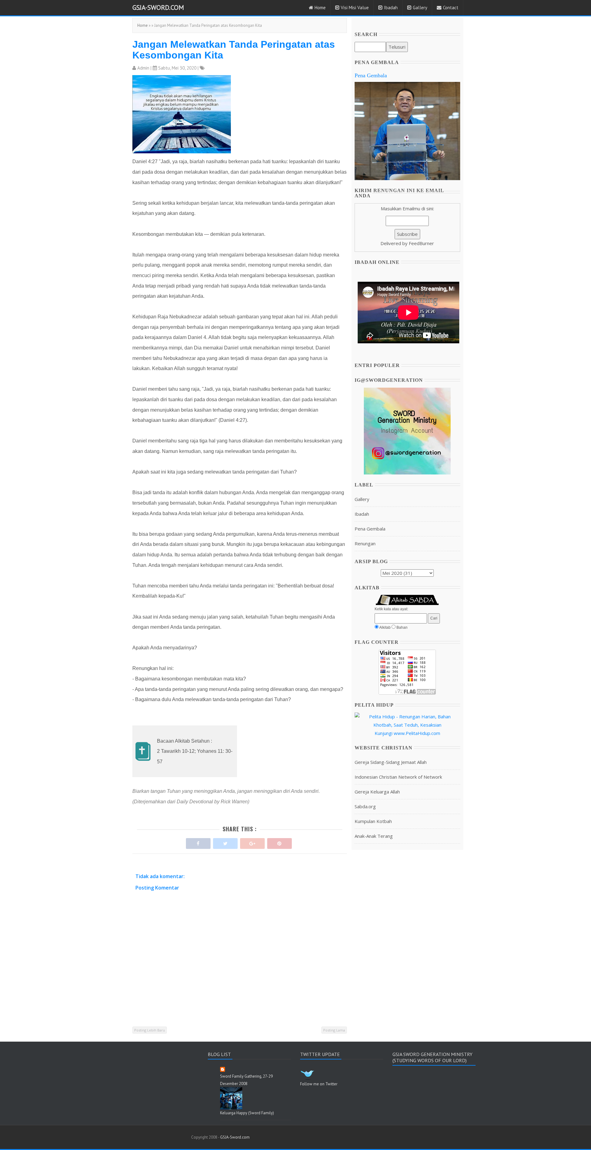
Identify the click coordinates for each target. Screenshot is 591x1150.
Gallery (420, 7)
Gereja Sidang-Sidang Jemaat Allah (391, 762)
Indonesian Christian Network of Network (398, 777)
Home (320, 7)
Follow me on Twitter (318, 1084)
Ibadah (391, 7)
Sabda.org (365, 806)
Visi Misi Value (355, 7)
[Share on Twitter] (225, 842)
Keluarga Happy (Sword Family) (247, 1113)
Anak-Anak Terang (374, 836)
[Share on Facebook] (198, 842)
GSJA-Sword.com (158, 7)
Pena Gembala (371, 75)
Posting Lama (334, 1030)
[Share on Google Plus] (252, 842)
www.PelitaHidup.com (417, 733)
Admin (143, 68)
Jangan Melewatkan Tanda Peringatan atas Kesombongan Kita (233, 50)
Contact (450, 7)
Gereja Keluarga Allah (377, 792)
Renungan (365, 543)
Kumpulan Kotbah (373, 821)
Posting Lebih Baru (149, 1030)
